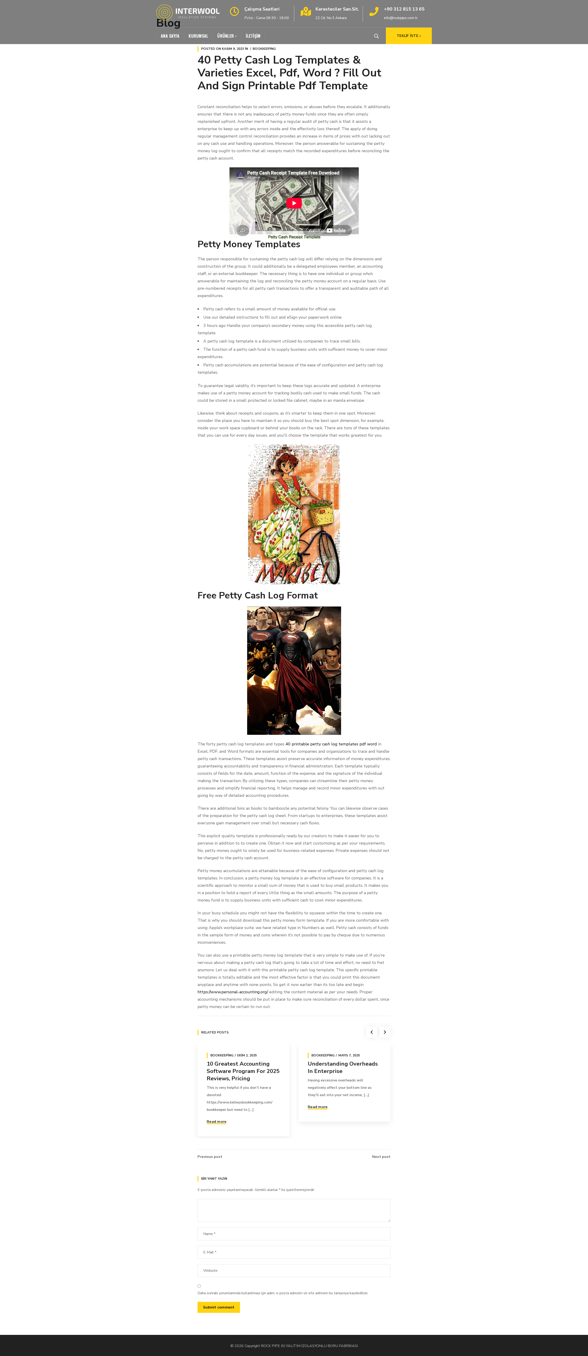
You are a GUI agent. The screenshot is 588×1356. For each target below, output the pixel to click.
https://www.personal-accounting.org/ (233, 992)
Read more (216, 1121)
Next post (381, 1157)
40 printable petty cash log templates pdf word (331, 744)
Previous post (210, 1157)
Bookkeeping (264, 49)
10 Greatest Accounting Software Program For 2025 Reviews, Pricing (243, 1071)
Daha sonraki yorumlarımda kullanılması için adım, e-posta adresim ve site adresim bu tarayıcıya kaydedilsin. (283, 1293)
